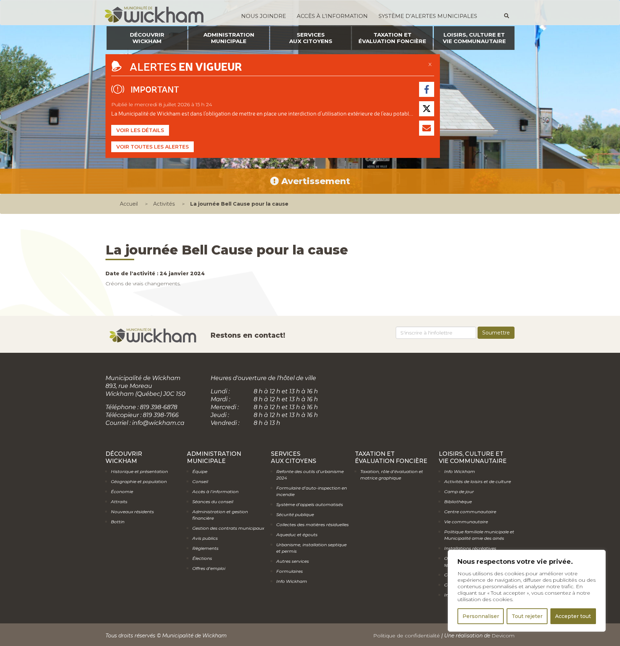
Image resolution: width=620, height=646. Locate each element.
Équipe (199, 471)
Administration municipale (228, 38)
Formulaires (289, 571)
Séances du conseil (212, 501)
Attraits (119, 501)
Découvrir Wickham (147, 38)
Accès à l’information (332, 16)
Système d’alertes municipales (428, 16)
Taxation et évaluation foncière (392, 38)
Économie (122, 491)
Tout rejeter (527, 616)
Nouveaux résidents (132, 511)
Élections (202, 558)
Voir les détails (140, 130)
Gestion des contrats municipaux (228, 528)
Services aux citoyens (310, 38)
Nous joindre (263, 16)
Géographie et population (139, 481)
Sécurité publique (295, 514)
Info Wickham (291, 581)
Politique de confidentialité (406, 635)
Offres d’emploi (208, 568)
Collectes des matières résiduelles (312, 524)
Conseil (200, 481)
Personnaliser (480, 616)
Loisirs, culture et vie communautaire (474, 38)
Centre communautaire (470, 511)
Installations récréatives (470, 548)
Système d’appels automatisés (309, 504)
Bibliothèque (458, 501)
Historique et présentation (139, 471)
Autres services (292, 561)
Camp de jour (459, 491)
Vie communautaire (466, 521)
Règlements (205, 548)
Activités (164, 204)
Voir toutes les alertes (152, 147)
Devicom (503, 635)
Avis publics (205, 538)
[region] (527, 591)
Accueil (129, 204)
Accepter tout (573, 616)
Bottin (118, 521)
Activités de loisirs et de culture (477, 481)
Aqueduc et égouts (297, 534)
